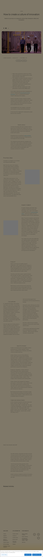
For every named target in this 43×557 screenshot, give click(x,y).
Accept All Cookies (28, 554)
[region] (21, 553)
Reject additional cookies (37, 554)
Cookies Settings (4, 554)
